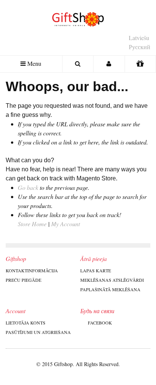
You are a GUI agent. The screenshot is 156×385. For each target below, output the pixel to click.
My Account (65, 224)
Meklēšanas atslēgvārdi (112, 280)
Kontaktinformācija (32, 270)
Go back (28, 187)
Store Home (32, 224)
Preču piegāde (23, 280)
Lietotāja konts (25, 323)
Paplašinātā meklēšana (110, 289)
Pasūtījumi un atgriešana (38, 332)
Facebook (100, 323)
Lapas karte (95, 270)
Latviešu (139, 38)
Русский (139, 47)
